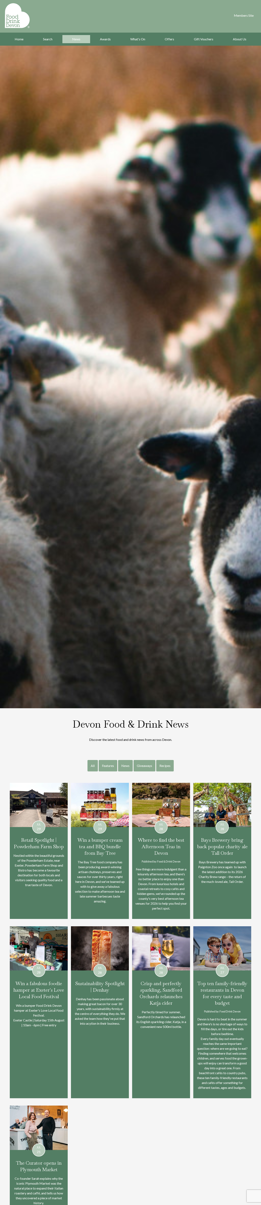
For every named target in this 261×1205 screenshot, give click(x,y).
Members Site (244, 15)
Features (108, 766)
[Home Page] (22, 16)
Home (19, 39)
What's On (137, 39)
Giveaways (144, 766)
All (93, 766)
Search (47, 39)
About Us (239, 39)
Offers (169, 39)
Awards (105, 39)
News (76, 39)
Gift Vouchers (203, 39)
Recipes (164, 766)
